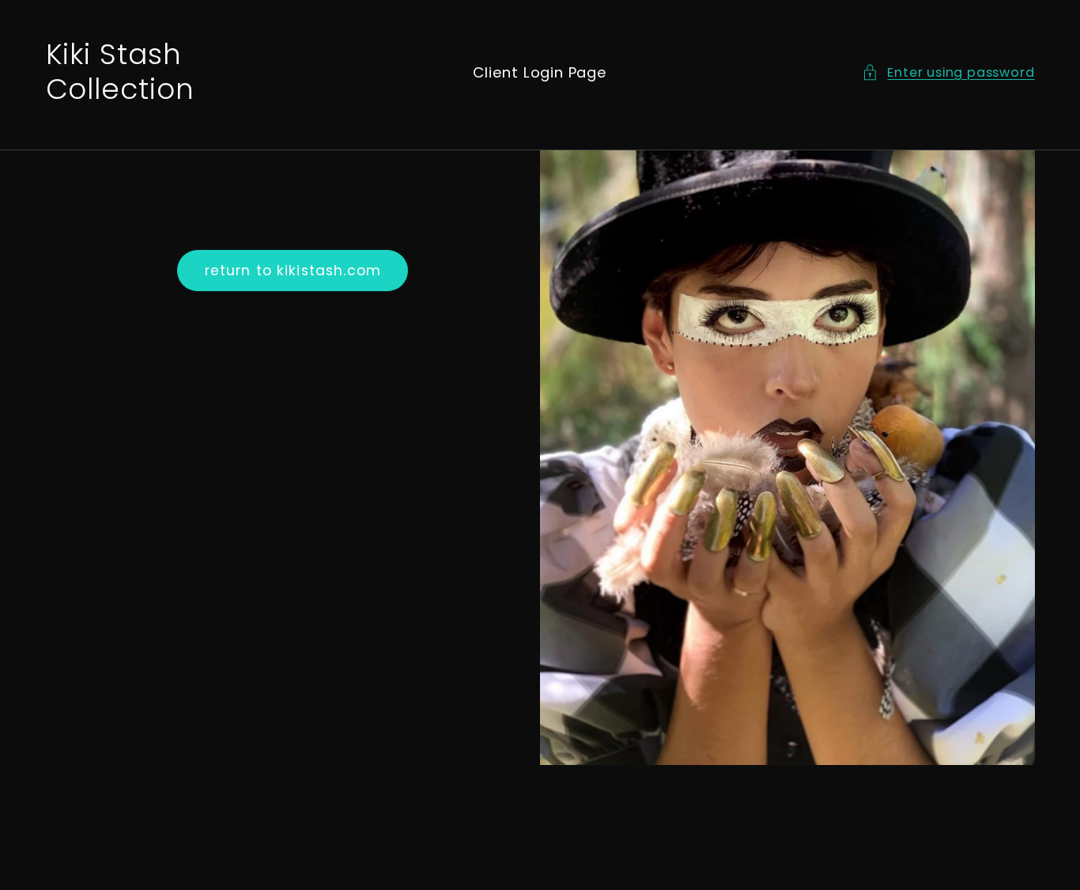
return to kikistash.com (293, 270)
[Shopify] (636, 811)
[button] (948, 72)
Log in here (625, 843)
